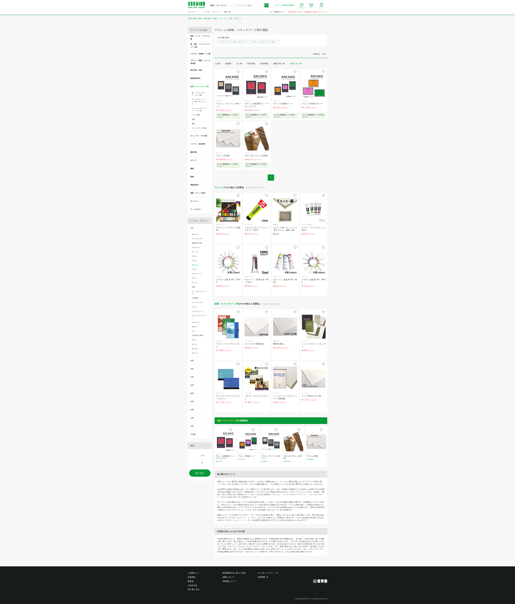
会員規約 (191, 577)
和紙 (193, 119)
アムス (194, 261)
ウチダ (194, 307)
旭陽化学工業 (197, 243)
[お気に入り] (301, 6)
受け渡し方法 (193, 589)
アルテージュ (197, 274)
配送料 (191, 581)
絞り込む (200, 473)
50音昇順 (251, 63)
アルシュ (219, 187)
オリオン (195, 349)
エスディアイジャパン (199, 317)
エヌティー (196, 322)
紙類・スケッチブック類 (227, 303)
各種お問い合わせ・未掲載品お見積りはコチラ (307, 12)
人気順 (217, 63)
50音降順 (264, 63)
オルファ (195, 353)
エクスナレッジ (197, 311)
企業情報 (261, 577)
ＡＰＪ (194, 331)
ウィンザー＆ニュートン (199, 293)
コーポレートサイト (266, 573)
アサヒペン (196, 247)
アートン (195, 283)
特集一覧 (227, 12)
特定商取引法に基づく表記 (234, 573)
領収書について (229, 581)
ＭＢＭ (194, 327)
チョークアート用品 (199, 128)
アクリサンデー (197, 239)
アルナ (194, 278)
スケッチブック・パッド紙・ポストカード (199, 101)
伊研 (193, 287)
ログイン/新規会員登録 (284, 5)
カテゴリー (192, 12)
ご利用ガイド (278, 12)
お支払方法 (192, 585)
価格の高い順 (279, 63)
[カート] (311, 6)
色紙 (193, 124)
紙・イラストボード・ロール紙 (198, 94)
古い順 (239, 63)
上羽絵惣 (195, 298)
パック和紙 (196, 115)
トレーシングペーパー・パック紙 (199, 109)
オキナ (194, 340)
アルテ (194, 269)
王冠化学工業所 (197, 335)
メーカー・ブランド (211, 12)
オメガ (194, 344)
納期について (228, 577)
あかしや (195, 234)
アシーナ (195, 252)
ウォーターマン (197, 302)
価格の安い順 (295, 63)
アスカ (194, 256)
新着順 (228, 63)
